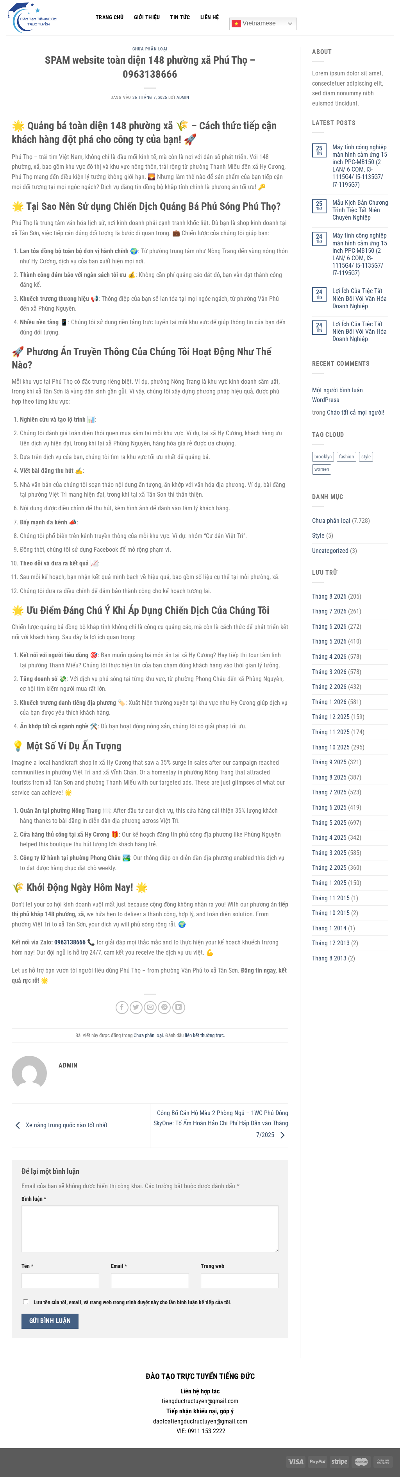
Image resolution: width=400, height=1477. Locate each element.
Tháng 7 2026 (329, 611)
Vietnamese (258, 23)
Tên (27, 1266)
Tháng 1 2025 (329, 883)
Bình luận (33, 1199)
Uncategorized (330, 550)
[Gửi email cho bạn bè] (150, 1007)
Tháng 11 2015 (331, 898)
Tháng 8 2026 (329, 596)
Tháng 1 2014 (329, 928)
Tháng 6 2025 (329, 807)
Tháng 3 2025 (329, 853)
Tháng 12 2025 (331, 717)
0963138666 (70, 942)
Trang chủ (110, 17)
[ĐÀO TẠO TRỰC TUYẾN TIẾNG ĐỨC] (45, 17)
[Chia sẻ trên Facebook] (122, 1007)
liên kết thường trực (204, 1035)
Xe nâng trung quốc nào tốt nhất (65, 1125)
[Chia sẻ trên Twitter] (136, 1007)
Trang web (212, 1266)
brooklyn (323, 457)
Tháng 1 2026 (329, 702)
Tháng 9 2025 (329, 762)
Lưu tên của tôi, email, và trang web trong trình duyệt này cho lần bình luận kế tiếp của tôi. (133, 1302)
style (366, 457)
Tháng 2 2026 (329, 686)
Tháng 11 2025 (331, 732)
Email (119, 1266)
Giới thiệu (147, 17)
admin (183, 97)
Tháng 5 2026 (329, 641)
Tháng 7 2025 (329, 792)
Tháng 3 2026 (329, 672)
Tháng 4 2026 (329, 656)
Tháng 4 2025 (329, 837)
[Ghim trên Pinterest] (164, 1007)
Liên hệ (209, 17)
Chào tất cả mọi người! (355, 412)
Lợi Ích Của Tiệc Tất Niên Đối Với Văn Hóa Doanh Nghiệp (359, 298)
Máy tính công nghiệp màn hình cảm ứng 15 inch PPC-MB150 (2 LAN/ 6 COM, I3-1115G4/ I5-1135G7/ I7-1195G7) (359, 165)
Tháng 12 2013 (331, 943)
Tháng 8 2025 (329, 777)
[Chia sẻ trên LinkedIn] (178, 1007)
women (321, 469)
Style (318, 535)
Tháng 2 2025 (329, 867)
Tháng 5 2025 (329, 822)
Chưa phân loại (150, 49)
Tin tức (180, 17)
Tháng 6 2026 (329, 626)
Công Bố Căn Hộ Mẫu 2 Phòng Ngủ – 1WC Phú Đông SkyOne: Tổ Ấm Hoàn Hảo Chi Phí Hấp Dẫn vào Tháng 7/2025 (221, 1124)
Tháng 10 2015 (331, 913)
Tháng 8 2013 (329, 958)
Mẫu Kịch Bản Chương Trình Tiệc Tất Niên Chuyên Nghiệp (360, 210)
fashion (346, 457)
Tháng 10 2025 (331, 747)
